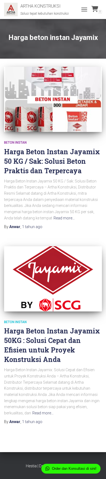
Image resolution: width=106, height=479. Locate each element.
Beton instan (15, 142)
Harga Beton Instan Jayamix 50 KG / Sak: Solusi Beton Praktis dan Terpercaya (52, 161)
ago (32, 227)
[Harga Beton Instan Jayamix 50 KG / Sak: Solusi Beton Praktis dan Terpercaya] (53, 99)
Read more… (64, 218)
